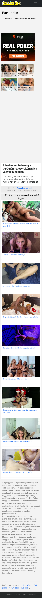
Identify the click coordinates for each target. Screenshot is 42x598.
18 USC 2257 (17, 595)
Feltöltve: (9, 190)
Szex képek (27, 585)
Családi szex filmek (24, 188)
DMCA (24, 595)
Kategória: (12, 188)
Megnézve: (28, 190)
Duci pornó (25, 588)
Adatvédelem (32, 595)
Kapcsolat (9, 595)
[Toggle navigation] (36, 3)
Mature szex (14, 588)
